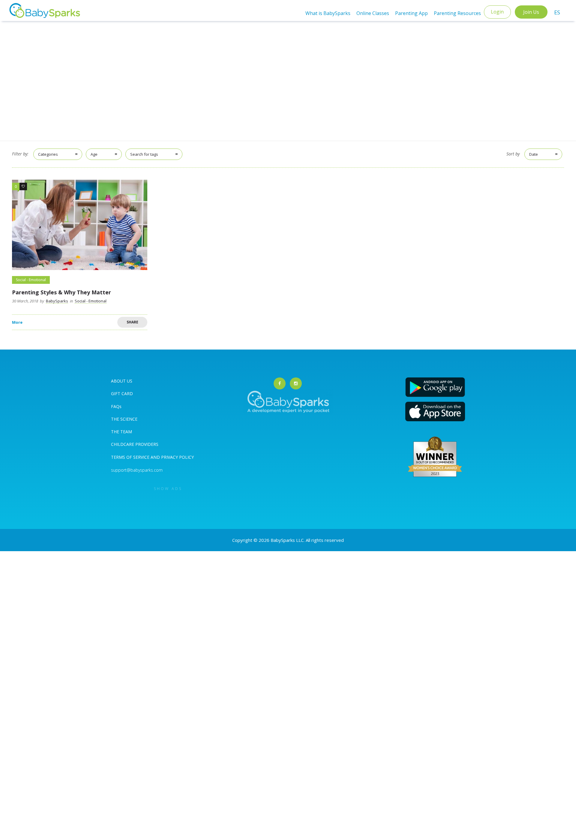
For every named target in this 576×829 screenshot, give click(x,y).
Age (94, 154)
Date (533, 154)
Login (497, 11)
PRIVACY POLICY (177, 457)
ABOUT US (121, 381)
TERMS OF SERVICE (131, 457)
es (557, 12)
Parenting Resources (457, 13)
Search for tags (144, 154)
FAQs (116, 406)
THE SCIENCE (124, 419)
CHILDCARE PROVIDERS (134, 444)
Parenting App (411, 13)
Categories (48, 154)
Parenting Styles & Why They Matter (61, 292)
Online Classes (372, 13)
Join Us (531, 12)
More (17, 322)
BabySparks (57, 301)
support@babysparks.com (137, 470)
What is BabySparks (327, 13)
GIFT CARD (122, 393)
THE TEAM (121, 431)
